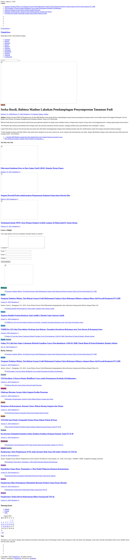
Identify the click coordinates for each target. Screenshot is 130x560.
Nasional (7, 39)
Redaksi (7, 509)
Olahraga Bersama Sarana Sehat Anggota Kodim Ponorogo (22, 10)
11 (3, 524)
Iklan (6, 512)
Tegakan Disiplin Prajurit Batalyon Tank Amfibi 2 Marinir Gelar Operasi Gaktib (32, 315)
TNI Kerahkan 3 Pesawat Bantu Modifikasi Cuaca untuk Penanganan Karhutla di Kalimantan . (33, 8)
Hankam (7, 53)
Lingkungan (8, 57)
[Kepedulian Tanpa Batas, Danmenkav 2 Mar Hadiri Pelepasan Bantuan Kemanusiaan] (31, 462)
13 (7, 524)
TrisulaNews (5, 32)
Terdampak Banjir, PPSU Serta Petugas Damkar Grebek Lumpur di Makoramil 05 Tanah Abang (39, 223)
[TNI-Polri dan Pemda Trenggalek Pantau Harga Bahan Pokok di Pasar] (26, 413)
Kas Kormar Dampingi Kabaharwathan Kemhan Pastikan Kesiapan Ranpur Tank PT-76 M (37, 434)
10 (2, 524)
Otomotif (7, 55)
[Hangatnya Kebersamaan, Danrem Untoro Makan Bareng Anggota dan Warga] (29, 399)
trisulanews (26, 114)
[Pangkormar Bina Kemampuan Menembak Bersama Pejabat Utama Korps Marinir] (30, 476)
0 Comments (34, 114)
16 (13, 524)
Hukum (7, 41)
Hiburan (7, 46)
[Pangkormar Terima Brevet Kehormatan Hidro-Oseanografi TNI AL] (26, 490)
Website (3, 258)
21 (9, 526)
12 (5, 524)
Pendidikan (8, 51)
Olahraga (7, 48)
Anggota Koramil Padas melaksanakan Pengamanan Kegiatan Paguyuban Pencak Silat (35, 195)
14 (9, 524)
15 (11, 524)
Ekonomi (7, 43)
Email (3, 254)
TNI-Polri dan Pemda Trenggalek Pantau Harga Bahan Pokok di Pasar (26, 13)
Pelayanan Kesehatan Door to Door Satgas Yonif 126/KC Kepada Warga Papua (32, 168)
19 (5, 526)
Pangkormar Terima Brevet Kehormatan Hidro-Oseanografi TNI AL (28, 497)
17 (2, 526)
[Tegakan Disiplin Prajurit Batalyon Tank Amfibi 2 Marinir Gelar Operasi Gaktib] (29, 308)
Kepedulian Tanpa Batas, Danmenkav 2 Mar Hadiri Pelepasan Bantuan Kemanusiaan (35, 469)
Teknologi (8, 50)
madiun (46, 114)
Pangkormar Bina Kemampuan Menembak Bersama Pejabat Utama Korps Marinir (34, 483)
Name (3, 251)
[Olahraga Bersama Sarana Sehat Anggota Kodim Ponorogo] (23, 385)
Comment (4, 248)
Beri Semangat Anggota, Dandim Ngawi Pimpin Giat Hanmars (24, 139)
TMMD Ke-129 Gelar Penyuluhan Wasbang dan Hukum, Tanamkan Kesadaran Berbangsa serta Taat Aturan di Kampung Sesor (51, 329)
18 (3, 526)
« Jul (2, 532)
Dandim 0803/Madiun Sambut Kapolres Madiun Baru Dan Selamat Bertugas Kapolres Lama (33, 137)
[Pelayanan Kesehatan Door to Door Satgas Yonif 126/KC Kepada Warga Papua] (19, 164)
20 (7, 526)
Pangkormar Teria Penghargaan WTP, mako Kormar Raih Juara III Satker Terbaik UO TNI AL (39, 452)
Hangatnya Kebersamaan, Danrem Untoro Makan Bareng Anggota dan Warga (28, 11)
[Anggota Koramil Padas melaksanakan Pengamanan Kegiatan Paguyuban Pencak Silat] (19, 192)
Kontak (7, 511)
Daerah (7, 45)
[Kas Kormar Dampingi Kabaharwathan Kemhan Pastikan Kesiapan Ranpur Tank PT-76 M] (33, 427)
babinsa (41, 114)
